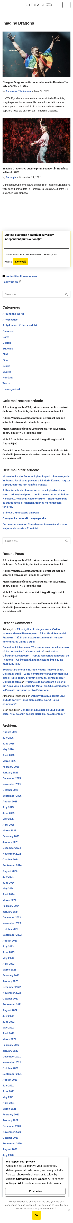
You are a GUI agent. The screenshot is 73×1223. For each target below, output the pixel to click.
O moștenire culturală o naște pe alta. (25, 518)
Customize (35, 1191)
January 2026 (10, 772)
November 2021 (12, 1062)
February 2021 (11, 1114)
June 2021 (8, 1091)
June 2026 (8, 743)
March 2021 (9, 1108)
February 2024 (11, 905)
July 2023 (8, 946)
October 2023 (10, 929)
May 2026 (8, 749)
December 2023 (12, 917)
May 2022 (8, 1027)
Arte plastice (10, 319)
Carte (6, 336)
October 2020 (10, 1137)
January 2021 (10, 1120)
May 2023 (8, 958)
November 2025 (12, 784)
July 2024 (8, 876)
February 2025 (11, 836)
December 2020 (12, 1126)
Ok (36, 1215)
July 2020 (8, 1155)
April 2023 (8, 963)
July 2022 (8, 1016)
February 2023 (11, 975)
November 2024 (12, 853)
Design (7, 342)
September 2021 (12, 1073)
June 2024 (8, 882)
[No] (68, 1210)
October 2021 (10, 1068)
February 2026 (11, 766)
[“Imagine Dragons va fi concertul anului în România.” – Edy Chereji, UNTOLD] (36, 54)
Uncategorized (11, 389)
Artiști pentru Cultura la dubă (20, 325)
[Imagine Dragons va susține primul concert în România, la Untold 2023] (36, 140)
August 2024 (10, 871)
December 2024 (12, 847)
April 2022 (8, 1033)
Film (5, 360)
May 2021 (8, 1097)
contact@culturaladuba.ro (21, 276)
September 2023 (12, 934)
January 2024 (10, 911)
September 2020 (12, 1143)
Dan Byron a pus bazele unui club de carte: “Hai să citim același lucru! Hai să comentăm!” (34, 699)
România (8, 377)
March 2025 (9, 830)
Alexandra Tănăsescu (18, 91)
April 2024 (8, 894)
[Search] (66, 294)
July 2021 (8, 1085)
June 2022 (8, 1021)
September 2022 (12, 1004)
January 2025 (10, 842)
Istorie (6, 365)
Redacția (11, 177)
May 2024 (8, 888)
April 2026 (8, 755)
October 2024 (10, 859)
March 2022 (9, 1039)
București (8, 331)
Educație (8, 348)
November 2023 (12, 923)
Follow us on (11, 281)
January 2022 (10, 1050)
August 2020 (10, 1149)
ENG (5, 354)
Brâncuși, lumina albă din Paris (21, 512)
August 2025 (10, 801)
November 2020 (12, 1131)
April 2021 (8, 1102)
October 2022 (10, 998)
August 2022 (10, 1010)
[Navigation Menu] (66, 5)
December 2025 (12, 778)
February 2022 (11, 1044)
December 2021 (12, 1056)
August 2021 (10, 1079)
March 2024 (9, 900)
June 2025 (8, 813)
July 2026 (8, 737)
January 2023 (10, 981)
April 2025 (8, 824)
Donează (20, 261)
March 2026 (9, 760)
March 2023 (9, 969)
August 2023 (10, 940)
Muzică (7, 371)
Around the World (13, 313)
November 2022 (12, 992)
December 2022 (12, 987)
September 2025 (12, 795)
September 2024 (12, 865)
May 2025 (8, 818)
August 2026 (10, 731)
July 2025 (8, 807)
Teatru (6, 383)
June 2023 (8, 952)
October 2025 (10, 789)
